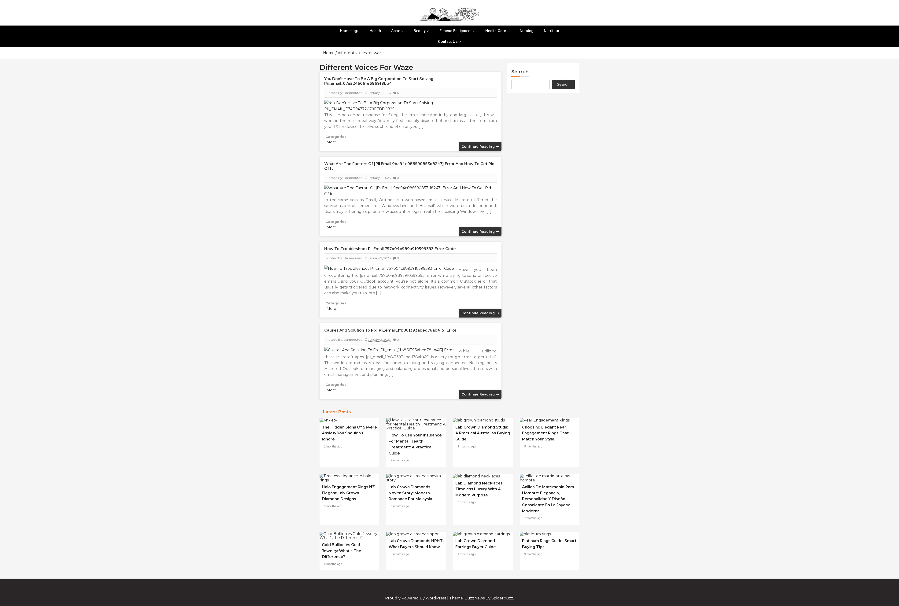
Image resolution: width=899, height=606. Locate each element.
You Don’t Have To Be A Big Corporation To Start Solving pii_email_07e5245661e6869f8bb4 (378, 81)
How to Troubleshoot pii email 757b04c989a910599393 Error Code (390, 249)
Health (375, 31)
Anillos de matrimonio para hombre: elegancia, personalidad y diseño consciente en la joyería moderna (548, 499)
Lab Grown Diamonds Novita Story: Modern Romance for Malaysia (410, 493)
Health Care (495, 31)
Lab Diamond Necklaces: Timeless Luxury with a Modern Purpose (479, 489)
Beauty (420, 31)
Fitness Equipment (455, 31)
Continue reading (478, 146)
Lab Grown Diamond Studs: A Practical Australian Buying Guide (482, 433)
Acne (395, 31)
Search (520, 71)
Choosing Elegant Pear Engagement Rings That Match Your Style (545, 433)
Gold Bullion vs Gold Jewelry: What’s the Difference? (341, 551)
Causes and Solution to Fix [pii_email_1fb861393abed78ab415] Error (390, 330)
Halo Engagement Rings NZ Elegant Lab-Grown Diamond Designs (348, 493)
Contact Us (448, 41)
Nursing (527, 31)
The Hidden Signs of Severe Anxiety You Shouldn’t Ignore (349, 433)
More (331, 142)
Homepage (349, 31)
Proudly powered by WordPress (416, 598)
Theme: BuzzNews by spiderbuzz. (481, 598)
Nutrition (551, 31)
